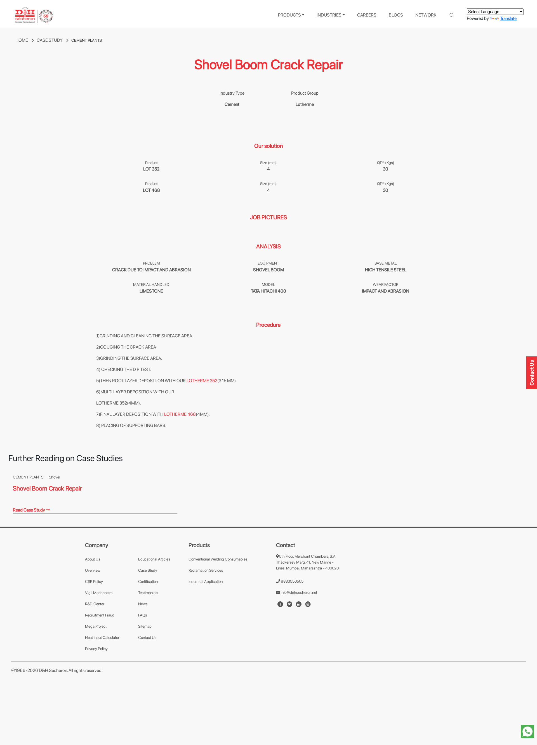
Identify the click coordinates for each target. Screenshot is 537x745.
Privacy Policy (96, 648)
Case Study (147, 570)
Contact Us (147, 637)
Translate (508, 18)
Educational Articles (154, 559)
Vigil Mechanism (98, 592)
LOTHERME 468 (180, 414)
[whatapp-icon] (527, 731)
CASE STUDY (50, 40)
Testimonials (148, 592)
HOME (22, 40)
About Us (92, 559)
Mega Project (96, 626)
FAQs (142, 615)
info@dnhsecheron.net (298, 592)
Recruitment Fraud (99, 615)
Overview (92, 570)
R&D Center (94, 604)
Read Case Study (29, 510)
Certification (148, 581)
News (143, 604)
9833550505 (291, 581)
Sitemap (145, 626)
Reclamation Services (206, 570)
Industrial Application (206, 581)
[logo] (34, 15)
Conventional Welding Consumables (218, 559)
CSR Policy (94, 581)
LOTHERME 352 (202, 380)
